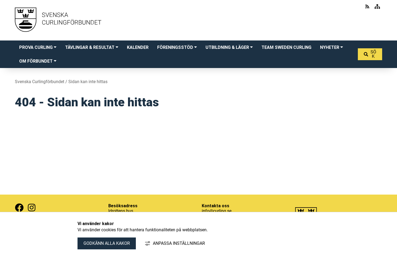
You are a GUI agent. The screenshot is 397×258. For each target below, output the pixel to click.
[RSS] (367, 6)
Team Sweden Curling (286, 47)
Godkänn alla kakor (106, 243)
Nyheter (329, 47)
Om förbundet (36, 61)
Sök (373, 54)
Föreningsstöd (175, 47)
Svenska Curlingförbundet (39, 81)
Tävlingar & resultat (90, 47)
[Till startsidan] (58, 37)
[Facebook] (19, 207)
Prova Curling (36, 47)
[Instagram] (31, 207)
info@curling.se (216, 210)
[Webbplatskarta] (377, 6)
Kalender (138, 47)
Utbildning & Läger (227, 47)
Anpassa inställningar (179, 243)
